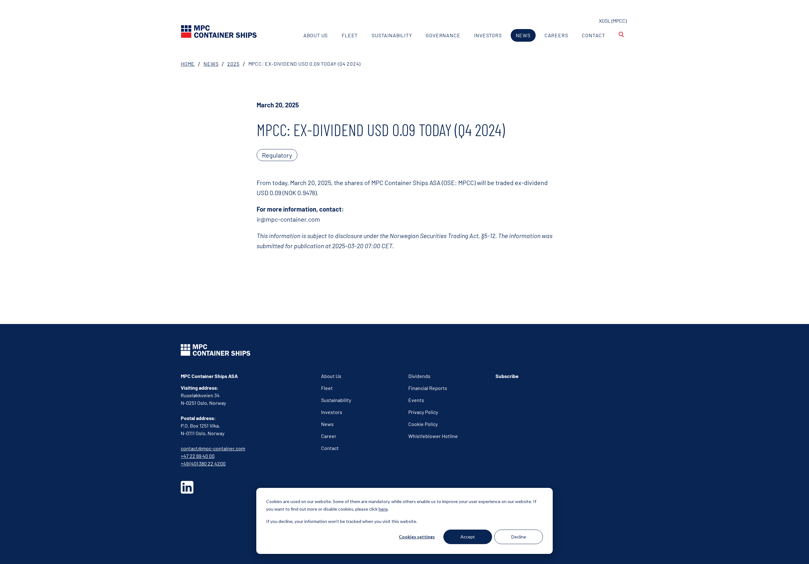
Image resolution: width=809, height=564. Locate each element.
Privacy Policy (423, 412)
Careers (556, 35)
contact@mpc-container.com (213, 448)
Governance (443, 35)
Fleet (350, 35)
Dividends (419, 376)
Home (188, 64)
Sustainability (392, 35)
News (523, 35)
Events (416, 400)
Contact (593, 35)
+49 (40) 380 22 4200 (203, 463)
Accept (467, 536)
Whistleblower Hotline (433, 436)
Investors (488, 35)
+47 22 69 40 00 (198, 456)
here (383, 509)
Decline (518, 536)
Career (328, 436)
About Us (315, 35)
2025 (233, 64)
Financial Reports (427, 388)
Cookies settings (417, 536)
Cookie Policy (423, 424)
